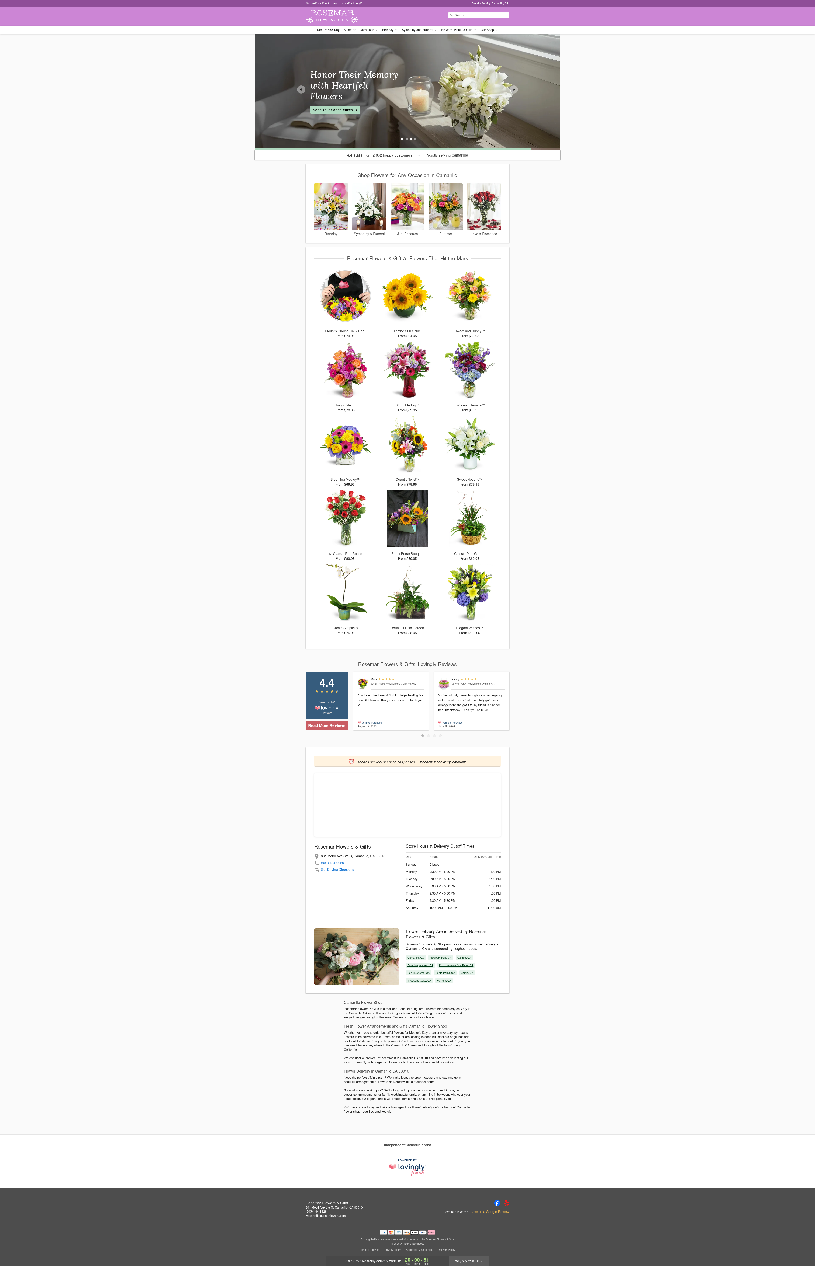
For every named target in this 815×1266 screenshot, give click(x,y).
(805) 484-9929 (332, 863)
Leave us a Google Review (489, 1211)
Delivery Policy (446, 1249)
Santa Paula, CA (445, 973)
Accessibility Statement (419, 1249)
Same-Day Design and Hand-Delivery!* (334, 3)
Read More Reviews (326, 725)
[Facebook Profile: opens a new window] (497, 1203)
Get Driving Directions (337, 869)
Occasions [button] (367, 30)
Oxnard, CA (464, 957)
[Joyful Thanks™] (363, 684)
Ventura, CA (444, 980)
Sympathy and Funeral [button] (418, 30)
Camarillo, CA (416, 957)
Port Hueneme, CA (419, 973)
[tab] (407, 139)
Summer (350, 30)
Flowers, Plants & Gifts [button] (457, 30)
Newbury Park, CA (441, 957)
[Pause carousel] (401, 138)
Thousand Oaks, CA (419, 980)
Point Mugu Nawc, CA (420, 965)
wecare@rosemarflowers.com (326, 1215)
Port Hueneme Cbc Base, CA (456, 965)
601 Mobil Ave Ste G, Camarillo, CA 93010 (334, 1207)
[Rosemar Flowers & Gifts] (336, 16)
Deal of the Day (328, 30)
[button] (422, 735)
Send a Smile (324, 104)
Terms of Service (369, 1249)
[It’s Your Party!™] (444, 684)
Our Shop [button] (488, 30)
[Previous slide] (301, 89)
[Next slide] (514, 89)
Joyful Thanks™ (379, 683)
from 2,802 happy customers (380, 155)
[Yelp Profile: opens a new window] (506, 1203)
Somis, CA (467, 973)
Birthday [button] (388, 30)
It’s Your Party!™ (460, 683)
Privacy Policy (393, 1249)
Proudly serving (447, 155)
